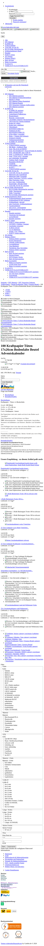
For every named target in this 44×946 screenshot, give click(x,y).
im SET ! (12, 167)
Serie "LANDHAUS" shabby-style (20, 154)
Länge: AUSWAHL (11, 822)
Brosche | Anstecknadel (16, 118)
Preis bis (8, 835)
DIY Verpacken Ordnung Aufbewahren (22, 105)
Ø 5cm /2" (8, 830)
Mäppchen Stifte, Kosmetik (18, 176)
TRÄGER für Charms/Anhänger (19, 121)
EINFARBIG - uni (15, 165)
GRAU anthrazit (10, 691)
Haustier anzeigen (15, 213)
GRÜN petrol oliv (11, 689)
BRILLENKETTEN (16, 112)
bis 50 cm (8, 814)
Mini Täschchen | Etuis (16, 180)
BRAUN (8, 677)
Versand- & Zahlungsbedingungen (16, 861)
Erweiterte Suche (13, 73)
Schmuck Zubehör (15, 138)
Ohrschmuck (13, 127)
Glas (6, 767)
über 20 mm (9, 798)
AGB (6, 855)
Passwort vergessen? (19, 22)
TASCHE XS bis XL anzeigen (19, 173)
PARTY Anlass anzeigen (17, 222)
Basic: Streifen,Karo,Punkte (14, 741)
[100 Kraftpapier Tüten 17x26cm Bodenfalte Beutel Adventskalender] (22, 322)
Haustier (7, 53)
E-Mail (11, 11)
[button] (1, 308)
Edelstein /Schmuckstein (13, 765)
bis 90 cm (8, 818)
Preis (4, 835)
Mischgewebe (9, 729)
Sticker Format (7, 828)
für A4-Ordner (9, 807)
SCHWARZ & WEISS (12, 695)
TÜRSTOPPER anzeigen (17, 145)
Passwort (12, 14)
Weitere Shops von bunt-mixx (14, 866)
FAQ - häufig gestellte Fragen (14, 863)
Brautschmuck (13, 116)
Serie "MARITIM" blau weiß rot (19, 152)
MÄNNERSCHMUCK (17, 132)
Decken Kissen (14, 255)
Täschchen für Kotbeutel (17, 215)
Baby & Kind (9, 60)
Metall (7, 769)
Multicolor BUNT (11, 699)
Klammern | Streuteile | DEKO (15, 654)
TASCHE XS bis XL (12, 47)
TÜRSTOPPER (10, 45)
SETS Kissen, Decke (16, 257)
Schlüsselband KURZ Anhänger (19, 200)
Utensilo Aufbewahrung (17, 242)
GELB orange (9, 679)
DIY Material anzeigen (16, 96)
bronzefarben (9, 705)
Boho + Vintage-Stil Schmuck (18, 136)
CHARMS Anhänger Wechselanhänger (22, 119)
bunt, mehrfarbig (10, 747)
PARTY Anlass (10, 55)
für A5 (7, 805)
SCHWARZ (9, 693)
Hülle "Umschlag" (15, 193)
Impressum (8, 854)
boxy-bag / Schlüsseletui (17, 182)
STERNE (12, 163)
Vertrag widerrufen (7, 943)
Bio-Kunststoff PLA (11, 717)
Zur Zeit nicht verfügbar (17, 273)
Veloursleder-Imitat (11, 725)
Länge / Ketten (7, 812)
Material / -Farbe (7, 760)
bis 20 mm (8, 796)
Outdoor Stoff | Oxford (16, 160)
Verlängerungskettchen (16, 140)
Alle (6, 40)
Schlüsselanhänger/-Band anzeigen (20, 198)
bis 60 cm (8, 816)
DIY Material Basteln (16, 103)
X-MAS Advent (14, 228)
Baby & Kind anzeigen (16, 253)
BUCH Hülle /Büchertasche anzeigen (21, 189)
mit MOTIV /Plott (11, 739)
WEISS (7, 671)
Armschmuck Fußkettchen (17, 114)
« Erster (7, 290)
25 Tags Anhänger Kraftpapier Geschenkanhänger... (17, 544)
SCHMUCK (9, 44)
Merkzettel (8, 24)
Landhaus (8, 751)
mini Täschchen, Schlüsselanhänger (20, 204)
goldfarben (8, 703)
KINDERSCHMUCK (16, 129)
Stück (3, 378)
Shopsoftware (17, 943)
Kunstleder (8, 723)
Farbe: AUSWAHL (11, 709)
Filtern (3, 846)
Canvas (7, 727)
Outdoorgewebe (10, 721)
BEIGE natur (9, 675)
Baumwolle (8, 719)
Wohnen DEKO (10, 58)
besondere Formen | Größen (14, 800)
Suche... (33, 71)
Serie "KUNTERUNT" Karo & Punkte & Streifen (25, 151)
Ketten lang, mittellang (16, 125)
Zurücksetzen (11, 846)
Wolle (7, 731)
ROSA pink (9, 681)
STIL (4, 737)
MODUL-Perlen (14, 99)
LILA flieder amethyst (12, 685)
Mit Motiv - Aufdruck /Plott (18, 147)
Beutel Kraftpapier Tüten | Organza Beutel (18, 644)
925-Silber (8, 763)
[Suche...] (25, 71)
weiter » (7, 293)
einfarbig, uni (9, 745)
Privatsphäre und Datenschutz (14, 859)
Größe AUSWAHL (11, 803)
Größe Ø (5, 782)
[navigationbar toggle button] (7, 29)
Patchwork (8, 753)
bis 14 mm (8, 794)
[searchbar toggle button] (34, 29)
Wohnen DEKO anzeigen (17, 239)
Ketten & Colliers (14, 123)
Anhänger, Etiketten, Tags (13, 639)
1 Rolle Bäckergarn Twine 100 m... (12, 499)
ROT (6, 683)
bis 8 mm (8, 788)
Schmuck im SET (14, 130)
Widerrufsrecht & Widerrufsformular (16, 857)
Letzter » (8, 295)
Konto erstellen (18, 20)
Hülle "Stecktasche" (15, 191)
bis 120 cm (8, 820)
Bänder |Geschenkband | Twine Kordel (17, 650)
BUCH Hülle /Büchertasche (14, 49)
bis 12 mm (8, 792)
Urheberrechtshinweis (12, 865)
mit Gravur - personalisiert (17, 207)
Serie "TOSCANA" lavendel (18, 156)
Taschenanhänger (14, 206)
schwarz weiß (9, 743)
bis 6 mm (8, 786)
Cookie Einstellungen (12, 870)
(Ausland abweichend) (27, 364)
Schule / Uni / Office (15, 231)
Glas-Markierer (14, 246)
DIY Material (9, 42)
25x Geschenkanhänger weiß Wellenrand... (15, 608)
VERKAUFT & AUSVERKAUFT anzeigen (23, 272)
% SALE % (9, 64)
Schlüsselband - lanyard (16, 202)
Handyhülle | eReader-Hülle (18, 184)
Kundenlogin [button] (9, 6)
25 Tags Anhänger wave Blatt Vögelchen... (15, 528)
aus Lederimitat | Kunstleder (18, 158)
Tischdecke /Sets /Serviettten (18, 248)
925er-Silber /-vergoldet (16, 134)
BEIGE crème (9, 673)
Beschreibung (9, 395)
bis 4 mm (8, 784)
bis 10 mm (8, 790)
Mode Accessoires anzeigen (18, 262)
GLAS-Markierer (14, 229)
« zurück (8, 291)
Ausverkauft (13, 275)
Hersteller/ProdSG (11, 396)
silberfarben (8, 701)
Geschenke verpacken (16, 226)
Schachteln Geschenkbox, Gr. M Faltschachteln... (17, 571)
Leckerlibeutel (13, 217)
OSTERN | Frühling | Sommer (19, 224)
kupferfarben (9, 707)
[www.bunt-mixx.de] (10, 27)
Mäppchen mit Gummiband (18, 174)
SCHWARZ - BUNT (12, 697)
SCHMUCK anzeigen (16, 110)
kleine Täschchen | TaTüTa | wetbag (20, 178)
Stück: (3, 376)
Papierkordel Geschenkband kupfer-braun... (15, 468)
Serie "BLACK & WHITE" (18, 149)
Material (5, 715)
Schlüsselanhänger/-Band (13, 51)
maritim (7, 749)
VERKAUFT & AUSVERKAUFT (16, 66)
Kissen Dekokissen (15, 240)
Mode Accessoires (11, 62)
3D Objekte (8, 56)
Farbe (4, 669)
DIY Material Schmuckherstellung (20, 97)
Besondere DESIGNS (16, 162)
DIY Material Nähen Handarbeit (19, 101)
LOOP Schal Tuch (15, 264)
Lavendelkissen (14, 244)
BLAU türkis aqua (11, 687)
